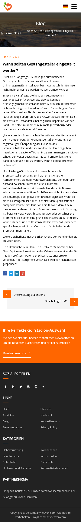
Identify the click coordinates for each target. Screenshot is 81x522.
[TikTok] (43, 387)
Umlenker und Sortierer (17, 468)
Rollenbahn (9, 462)
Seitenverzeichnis (13, 427)
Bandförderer (11, 456)
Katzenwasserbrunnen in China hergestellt (59, 491)
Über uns (45, 409)
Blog (16, 33)
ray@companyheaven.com (49, 517)
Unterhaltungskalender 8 (30, 294)
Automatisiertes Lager (54, 468)
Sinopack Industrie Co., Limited (21, 491)
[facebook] (5, 387)
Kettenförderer (49, 456)
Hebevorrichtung (13, 450)
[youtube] (28, 387)
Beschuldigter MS (56, 301)
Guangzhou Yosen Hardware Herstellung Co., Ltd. (20, 497)
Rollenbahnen (48, 450)
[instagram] (36, 387)
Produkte (8, 415)
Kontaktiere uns (14, 353)
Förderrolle (47, 462)
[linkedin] (13, 387)
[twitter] (21, 387)
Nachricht (46, 415)
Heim (7, 33)
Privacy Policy (48, 427)
